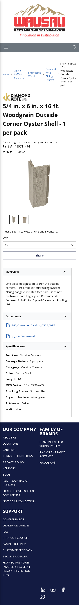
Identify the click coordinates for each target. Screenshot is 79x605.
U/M (5, 237)
